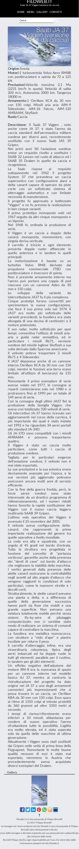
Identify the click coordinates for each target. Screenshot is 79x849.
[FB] (22, 811)
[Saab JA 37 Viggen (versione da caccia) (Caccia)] (39, 777)
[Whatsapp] (44, 811)
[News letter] (55, 811)
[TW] (27, 811)
